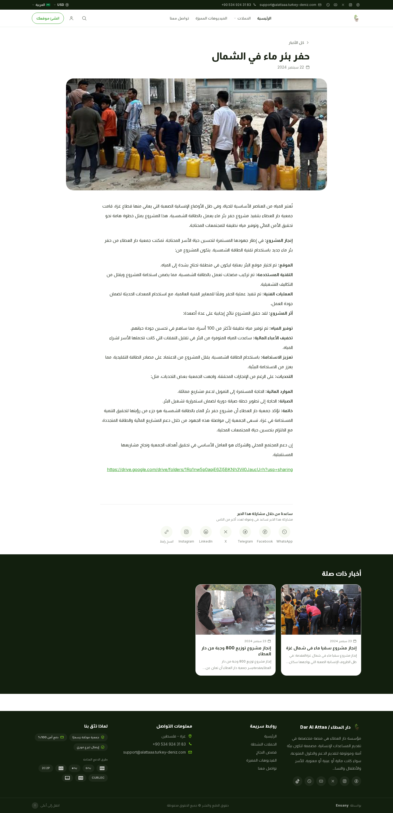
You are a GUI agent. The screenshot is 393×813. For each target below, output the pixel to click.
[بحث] (84, 18)
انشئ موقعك (47, 18)
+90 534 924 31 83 (169, 744)
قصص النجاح (266, 752)
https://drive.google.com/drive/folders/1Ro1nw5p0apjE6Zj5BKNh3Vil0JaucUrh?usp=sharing (200, 469)
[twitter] (333, 781)
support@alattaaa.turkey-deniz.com (154, 752)
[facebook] (358, 5)
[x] (343, 5)
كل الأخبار (296, 42)
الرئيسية (264, 18)
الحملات (244, 18)
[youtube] (335, 5)
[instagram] (350, 5)
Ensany (342, 805)
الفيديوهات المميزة (211, 18)
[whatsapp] (328, 5)
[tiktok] (297, 781)
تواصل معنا (179, 18)
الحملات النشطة (264, 744)
